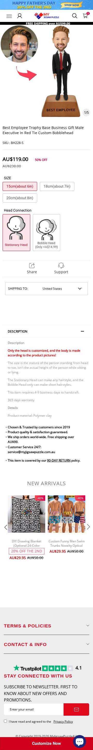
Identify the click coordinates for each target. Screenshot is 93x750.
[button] (5, 537)
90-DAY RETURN (59, 460)
